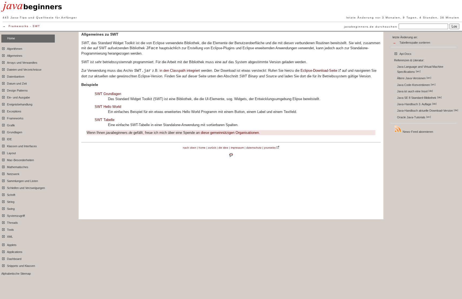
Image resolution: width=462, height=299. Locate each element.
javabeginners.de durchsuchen (370, 26)
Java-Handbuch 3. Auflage (414, 104)
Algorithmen (14, 48)
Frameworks (19, 26)
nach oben (189, 147)
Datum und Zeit (16, 83)
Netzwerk (13, 174)
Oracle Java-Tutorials (411, 117)
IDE (9, 139)
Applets (11, 245)
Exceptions (13, 111)
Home (11, 38)
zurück (212, 147)
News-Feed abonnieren (417, 131)
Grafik (10, 125)
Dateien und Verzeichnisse (23, 69)
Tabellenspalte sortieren (414, 42)
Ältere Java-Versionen (411, 78)
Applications (14, 251)
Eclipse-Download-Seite (319, 71)
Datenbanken (15, 76)
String (10, 201)
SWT (36, 26)
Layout (11, 153)
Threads (12, 222)
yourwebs (270, 147)
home (202, 147)
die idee (223, 147)
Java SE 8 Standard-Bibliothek (417, 97)
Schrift (10, 194)
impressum (237, 147)
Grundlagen (14, 132)
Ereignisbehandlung (19, 104)
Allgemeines (14, 55)
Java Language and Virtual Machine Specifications (420, 69)
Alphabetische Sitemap (16, 273)
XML (9, 236)
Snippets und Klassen (20, 265)
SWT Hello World (108, 107)
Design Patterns (17, 90)
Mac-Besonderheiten (20, 160)
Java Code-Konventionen (414, 84)
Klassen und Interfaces (21, 146)
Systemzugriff (15, 215)
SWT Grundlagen (108, 94)
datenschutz (253, 147)
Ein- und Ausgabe (18, 97)
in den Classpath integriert (180, 71)
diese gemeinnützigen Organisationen (230, 133)
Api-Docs (405, 53)
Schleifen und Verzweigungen (25, 188)
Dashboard (13, 258)
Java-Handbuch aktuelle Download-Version (425, 110)
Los (454, 26)
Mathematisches (17, 167)
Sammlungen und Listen (22, 181)
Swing (10, 208)
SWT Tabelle (104, 120)
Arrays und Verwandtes (21, 62)
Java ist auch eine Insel (412, 91)
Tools (10, 229)
